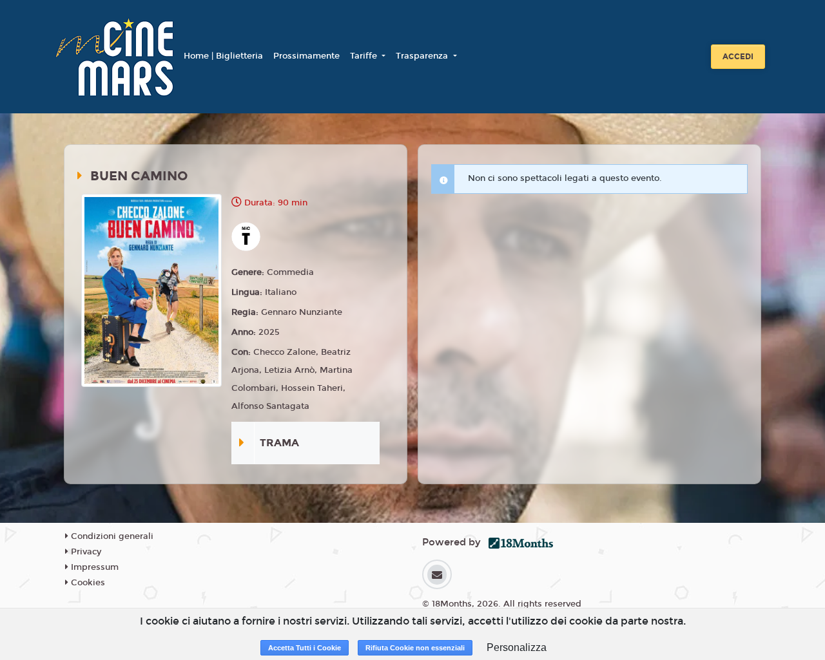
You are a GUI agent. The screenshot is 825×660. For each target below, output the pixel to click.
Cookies (86, 583)
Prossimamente (306, 56)
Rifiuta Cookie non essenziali (415, 648)
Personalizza (517, 647)
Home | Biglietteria (223, 56)
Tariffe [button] (365, 56)
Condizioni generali (110, 536)
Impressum (93, 567)
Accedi (738, 56)
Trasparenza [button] (423, 56)
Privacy (84, 552)
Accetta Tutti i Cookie (304, 648)
